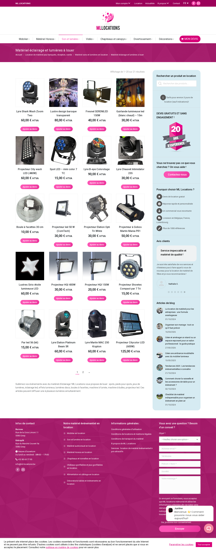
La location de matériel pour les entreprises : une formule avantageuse (179, 312)
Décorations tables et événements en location (84, 482)
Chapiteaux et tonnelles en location (83, 458)
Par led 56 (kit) (30, 342)
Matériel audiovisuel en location (81, 446)
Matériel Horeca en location (79, 452)
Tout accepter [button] (204, 544)
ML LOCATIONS (22, 3)
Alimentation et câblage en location (83, 474)
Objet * (162, 433)
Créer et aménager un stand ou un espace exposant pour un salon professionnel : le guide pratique (180, 340)
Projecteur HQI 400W (63, 284)
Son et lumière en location (79, 439)
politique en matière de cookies (62, 547)
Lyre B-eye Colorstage (97, 169)
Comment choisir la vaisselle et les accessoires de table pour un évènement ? (180, 381)
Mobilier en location (76, 433)
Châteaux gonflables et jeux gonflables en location (85, 466)
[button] (169, 292)
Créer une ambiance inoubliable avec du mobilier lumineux (179, 355)
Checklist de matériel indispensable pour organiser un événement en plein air (180, 397)
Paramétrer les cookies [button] (181, 544)
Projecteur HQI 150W (97, 284)
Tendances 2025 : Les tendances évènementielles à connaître (180, 367)
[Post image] (160, 310)
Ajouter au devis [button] (30, 129)
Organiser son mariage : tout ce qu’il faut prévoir (179, 326)
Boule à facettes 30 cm (29, 227)
